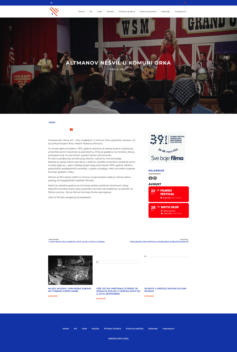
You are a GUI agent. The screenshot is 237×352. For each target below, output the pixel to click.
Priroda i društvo (127, 11)
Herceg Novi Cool (118, 338)
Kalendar (165, 11)
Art (90, 11)
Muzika (110, 11)
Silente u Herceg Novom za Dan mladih (165, 290)
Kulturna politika (148, 11)
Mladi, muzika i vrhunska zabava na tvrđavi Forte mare (69, 290)
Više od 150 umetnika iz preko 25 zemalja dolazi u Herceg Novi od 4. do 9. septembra (118, 291)
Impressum (180, 11)
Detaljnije (52, 296)
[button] (51, 129)
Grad (99, 11)
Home (81, 11)
